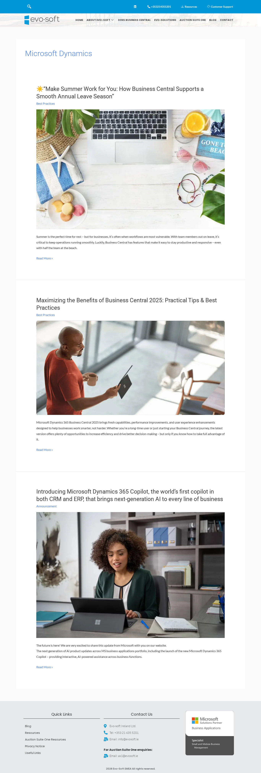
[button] (29, 7)
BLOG (212, 20)
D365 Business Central (134, 20)
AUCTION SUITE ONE (193, 20)
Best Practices (45, 103)
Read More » (44, 257)
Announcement (46, 506)
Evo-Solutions (165, 20)
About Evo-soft (98, 20)
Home (79, 20)
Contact (226, 20)
